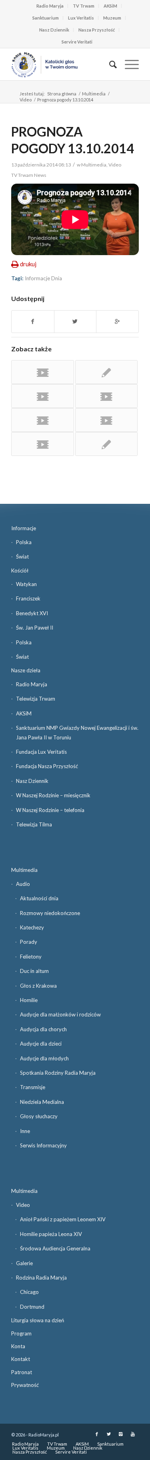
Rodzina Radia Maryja (41, 1277)
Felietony (31, 956)
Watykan (26, 584)
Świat (22, 556)
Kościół (19, 570)
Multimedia (94, 93)
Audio (23, 884)
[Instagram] (121, 1434)
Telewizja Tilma (34, 824)
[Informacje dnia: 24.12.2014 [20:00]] (42, 372)
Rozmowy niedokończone (50, 913)
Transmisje (32, 1087)
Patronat (21, 1372)
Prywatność (25, 1385)
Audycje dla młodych (44, 1058)
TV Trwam (83, 5)
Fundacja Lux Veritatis (41, 752)
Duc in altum (34, 971)
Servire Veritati (77, 41)
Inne (25, 1131)
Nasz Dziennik (54, 29)
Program (21, 1333)
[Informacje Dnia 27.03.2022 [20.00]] (106, 396)
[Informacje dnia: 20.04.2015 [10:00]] (106, 420)
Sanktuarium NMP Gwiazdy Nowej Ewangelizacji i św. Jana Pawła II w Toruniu (77, 732)
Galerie (24, 1263)
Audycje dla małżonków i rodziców (60, 1014)
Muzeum (112, 17)
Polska (24, 542)
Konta (18, 1346)
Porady (28, 942)
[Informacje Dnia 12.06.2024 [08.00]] (42, 420)
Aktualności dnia (39, 898)
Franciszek (28, 598)
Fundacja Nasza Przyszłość (47, 766)
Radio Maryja (50, 5)
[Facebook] (97, 1434)
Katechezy (32, 927)
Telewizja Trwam (35, 698)
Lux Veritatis (81, 17)
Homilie (29, 1000)
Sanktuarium (45, 17)
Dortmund (32, 1307)
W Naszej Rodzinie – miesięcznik (53, 795)
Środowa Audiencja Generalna (55, 1248)
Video (26, 99)
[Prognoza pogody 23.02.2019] (42, 444)
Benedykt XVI (32, 613)
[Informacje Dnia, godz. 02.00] (106, 372)
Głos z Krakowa (38, 986)
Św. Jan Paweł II (34, 627)
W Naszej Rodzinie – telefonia (50, 810)
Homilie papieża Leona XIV (51, 1234)
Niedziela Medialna (42, 1102)
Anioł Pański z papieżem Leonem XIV (63, 1219)
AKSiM (110, 5)
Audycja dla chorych (43, 1029)
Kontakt (20, 1359)
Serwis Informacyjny (43, 1145)
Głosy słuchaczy (39, 1116)
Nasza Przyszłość (96, 29)
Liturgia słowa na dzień (37, 1320)
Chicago (29, 1292)
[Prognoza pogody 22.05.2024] (42, 396)
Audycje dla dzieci (41, 1043)
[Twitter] (109, 1434)
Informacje (23, 528)
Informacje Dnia (43, 278)
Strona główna (61, 93)
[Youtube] (133, 1434)
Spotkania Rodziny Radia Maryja (58, 1073)
